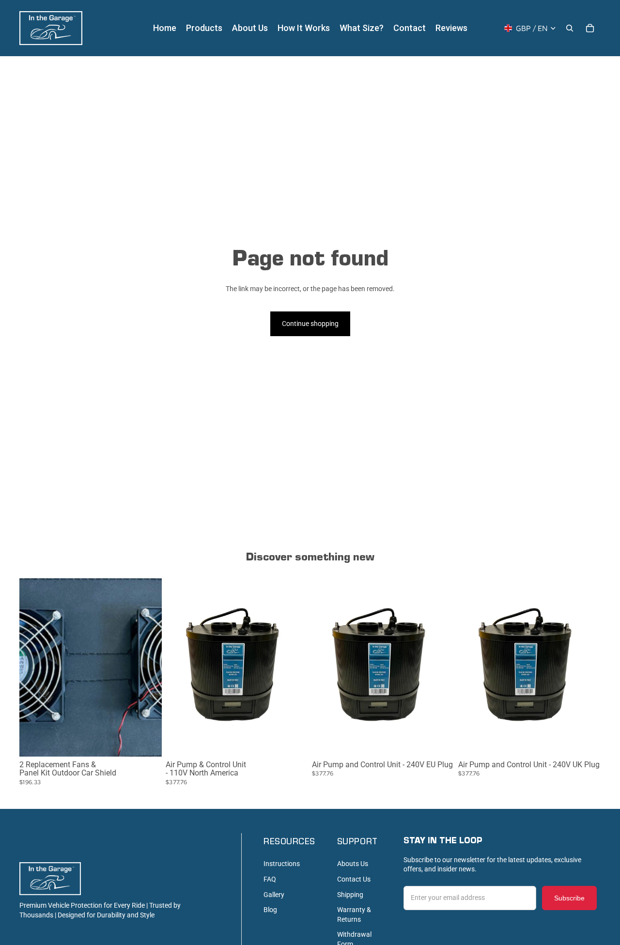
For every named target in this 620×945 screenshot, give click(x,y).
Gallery (274, 895)
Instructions (282, 864)
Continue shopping (310, 323)
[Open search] (569, 28)
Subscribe (569, 898)
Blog (270, 910)
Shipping (350, 895)
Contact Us (354, 879)
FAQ (270, 879)
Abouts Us (352, 864)
